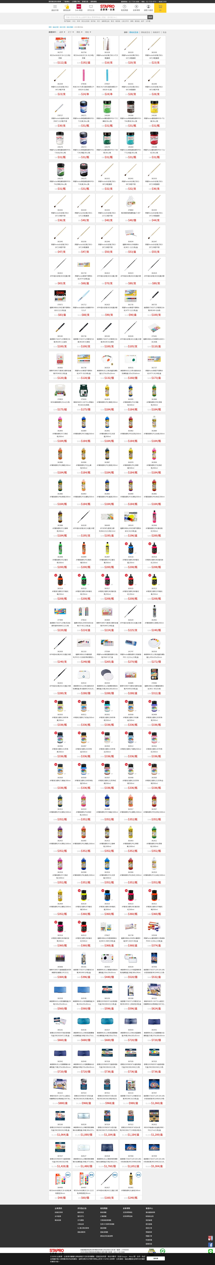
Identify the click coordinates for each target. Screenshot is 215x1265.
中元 (73, 21)
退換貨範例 (81, 1232)
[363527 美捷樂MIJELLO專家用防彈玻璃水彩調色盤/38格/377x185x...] (83, 1146)
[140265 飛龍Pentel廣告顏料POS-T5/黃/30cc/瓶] (154, 106)
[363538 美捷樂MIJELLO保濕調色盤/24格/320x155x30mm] (83, 989)
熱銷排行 (156, 32)
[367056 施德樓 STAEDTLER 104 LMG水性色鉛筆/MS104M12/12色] (154, 957)
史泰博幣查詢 (127, 1216)
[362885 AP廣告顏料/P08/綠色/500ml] (60, 484)
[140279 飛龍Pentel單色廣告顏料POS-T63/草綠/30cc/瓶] (60, 169)
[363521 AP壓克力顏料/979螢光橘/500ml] (154, 894)
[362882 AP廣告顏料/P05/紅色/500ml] (130, 421)
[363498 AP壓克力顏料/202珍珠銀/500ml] (130, 768)
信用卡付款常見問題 (107, 1224)
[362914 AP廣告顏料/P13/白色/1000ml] (154, 863)
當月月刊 (80, 1216)
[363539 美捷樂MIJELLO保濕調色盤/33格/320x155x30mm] (60, 989)
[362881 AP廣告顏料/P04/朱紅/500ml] (154, 484)
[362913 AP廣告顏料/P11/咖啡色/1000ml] (107, 831)
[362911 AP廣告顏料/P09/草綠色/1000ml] (154, 831)
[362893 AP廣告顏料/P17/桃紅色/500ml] (60, 421)
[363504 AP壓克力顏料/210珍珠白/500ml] (107, 736)
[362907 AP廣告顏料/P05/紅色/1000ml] (154, 800)
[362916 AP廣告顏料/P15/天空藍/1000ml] (107, 863)
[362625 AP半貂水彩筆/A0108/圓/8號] (107, 295)
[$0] (160, 8)
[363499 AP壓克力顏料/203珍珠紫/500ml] (154, 705)
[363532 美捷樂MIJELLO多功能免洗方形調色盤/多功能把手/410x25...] (83, 673)
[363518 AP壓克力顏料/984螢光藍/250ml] (130, 547)
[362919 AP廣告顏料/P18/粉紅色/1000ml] (83, 800)
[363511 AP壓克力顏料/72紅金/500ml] (83, 705)
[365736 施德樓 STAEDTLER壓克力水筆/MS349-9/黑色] (83, 327)
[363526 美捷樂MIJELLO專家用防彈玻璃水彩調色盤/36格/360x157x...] (83, 1115)
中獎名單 (80, 1224)
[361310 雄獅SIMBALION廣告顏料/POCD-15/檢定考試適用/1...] (83, 642)
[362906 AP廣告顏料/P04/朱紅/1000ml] (130, 863)
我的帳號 (149, 1220)
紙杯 (142, 21)
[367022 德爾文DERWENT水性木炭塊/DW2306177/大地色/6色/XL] (130, 1115)
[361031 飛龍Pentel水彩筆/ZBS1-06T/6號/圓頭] (130, 74)
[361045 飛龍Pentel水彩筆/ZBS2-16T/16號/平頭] (60, 232)
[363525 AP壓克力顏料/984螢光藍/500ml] (107, 894)
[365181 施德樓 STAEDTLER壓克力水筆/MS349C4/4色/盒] (83, 957)
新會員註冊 (150, 1216)
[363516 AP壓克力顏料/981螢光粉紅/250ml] (154, 547)
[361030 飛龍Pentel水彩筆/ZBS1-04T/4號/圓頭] (154, 43)
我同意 (155, 1258)
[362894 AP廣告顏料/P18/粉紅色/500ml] (154, 453)
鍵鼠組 (137, 21)
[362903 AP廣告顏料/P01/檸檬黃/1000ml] (130, 831)
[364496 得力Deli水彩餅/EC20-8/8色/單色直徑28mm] (60, 1178)
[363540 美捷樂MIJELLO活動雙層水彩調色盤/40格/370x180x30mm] (83, 1052)
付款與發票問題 (105, 1220)
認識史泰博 (59, 1212)
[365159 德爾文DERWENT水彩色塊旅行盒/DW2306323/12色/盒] (107, 989)
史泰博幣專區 (127, 1212)
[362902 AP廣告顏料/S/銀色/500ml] (154, 610)
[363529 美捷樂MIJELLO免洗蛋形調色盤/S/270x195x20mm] (107, 358)
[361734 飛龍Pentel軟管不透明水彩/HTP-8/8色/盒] (83, 263)
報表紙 (117, 21)
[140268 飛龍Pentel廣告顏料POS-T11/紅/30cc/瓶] (154, 137)
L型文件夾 (125, 21)
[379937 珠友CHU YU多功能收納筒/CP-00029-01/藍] (107, 74)
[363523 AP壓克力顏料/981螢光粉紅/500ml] (130, 894)
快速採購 (149, 1240)
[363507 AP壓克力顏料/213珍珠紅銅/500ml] (107, 768)
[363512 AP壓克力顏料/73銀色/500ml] (130, 736)
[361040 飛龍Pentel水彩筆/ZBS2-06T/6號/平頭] (154, 74)
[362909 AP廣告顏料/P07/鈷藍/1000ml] (107, 800)
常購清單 (149, 1232)
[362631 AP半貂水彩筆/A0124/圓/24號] (60, 673)
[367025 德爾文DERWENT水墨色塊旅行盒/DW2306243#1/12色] (154, 1052)
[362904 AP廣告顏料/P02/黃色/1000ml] (60, 894)
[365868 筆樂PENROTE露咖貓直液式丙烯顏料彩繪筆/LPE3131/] (60, 957)
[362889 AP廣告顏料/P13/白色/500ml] (154, 421)
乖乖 (78, 21)
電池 (112, 21)
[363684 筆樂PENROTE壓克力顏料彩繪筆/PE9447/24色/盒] (107, 610)
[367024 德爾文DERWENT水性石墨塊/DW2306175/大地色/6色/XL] (107, 1115)
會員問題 (103, 1212)
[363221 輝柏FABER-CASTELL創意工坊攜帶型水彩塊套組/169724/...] (154, 989)
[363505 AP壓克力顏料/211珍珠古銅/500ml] (154, 768)
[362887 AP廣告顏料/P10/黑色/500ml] (107, 453)
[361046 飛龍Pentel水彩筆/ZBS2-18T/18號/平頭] (107, 232)
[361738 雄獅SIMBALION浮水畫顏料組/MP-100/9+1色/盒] (130, 926)
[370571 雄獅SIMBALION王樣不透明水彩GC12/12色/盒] (60, 295)
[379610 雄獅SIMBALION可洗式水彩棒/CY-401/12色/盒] (83, 610)
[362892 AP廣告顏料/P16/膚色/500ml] (83, 484)
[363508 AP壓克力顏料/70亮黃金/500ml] (130, 705)
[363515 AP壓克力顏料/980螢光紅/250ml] (130, 579)
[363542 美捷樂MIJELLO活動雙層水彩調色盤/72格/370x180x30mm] (60, 1052)
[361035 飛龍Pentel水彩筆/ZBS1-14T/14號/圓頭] (154, 200)
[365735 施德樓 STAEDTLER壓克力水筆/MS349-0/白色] (154, 295)
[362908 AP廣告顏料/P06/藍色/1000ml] (83, 863)
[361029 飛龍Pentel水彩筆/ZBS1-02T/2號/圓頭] (130, 43)
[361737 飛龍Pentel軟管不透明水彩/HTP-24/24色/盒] (154, 358)
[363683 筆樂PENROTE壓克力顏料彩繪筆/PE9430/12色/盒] (60, 358)
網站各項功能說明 (106, 1236)
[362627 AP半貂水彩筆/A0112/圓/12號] (107, 1178)
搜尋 (150, 17)
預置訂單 (149, 1236)
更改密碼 (149, 1224)
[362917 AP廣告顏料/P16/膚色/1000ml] (130, 800)
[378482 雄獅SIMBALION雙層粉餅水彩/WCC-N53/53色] (154, 673)
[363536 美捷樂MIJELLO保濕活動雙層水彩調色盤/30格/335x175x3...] (83, 1020)
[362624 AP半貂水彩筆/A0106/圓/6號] (154, 263)
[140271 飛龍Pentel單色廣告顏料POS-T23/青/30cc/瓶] (83, 106)
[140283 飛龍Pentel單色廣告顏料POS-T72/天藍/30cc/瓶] (130, 137)
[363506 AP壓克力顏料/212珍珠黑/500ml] (60, 736)
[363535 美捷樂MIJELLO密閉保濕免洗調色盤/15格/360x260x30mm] (107, 673)
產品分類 (55, 27)
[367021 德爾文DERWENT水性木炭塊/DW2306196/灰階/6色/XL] (107, 1083)
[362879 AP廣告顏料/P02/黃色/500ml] (107, 390)
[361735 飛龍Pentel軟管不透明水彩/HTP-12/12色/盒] (130, 295)
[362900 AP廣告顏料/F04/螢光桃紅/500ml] (154, 516)
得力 (98, 21)
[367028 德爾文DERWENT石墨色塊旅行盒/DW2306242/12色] (107, 1052)
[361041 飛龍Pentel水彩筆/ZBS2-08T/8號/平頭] (130, 169)
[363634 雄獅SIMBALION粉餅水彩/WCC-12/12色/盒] (130, 232)
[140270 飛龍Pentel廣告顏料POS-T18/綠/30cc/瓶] (107, 137)
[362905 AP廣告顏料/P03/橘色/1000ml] (83, 831)
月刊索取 (80, 1220)
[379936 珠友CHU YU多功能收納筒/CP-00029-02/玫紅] (83, 74)
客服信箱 (85, 1)
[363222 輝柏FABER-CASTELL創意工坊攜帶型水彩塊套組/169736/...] (60, 1083)
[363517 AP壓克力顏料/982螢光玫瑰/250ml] (107, 579)
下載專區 (66, 1)
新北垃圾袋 (85, 21)
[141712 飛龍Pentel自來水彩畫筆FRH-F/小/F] (83, 295)
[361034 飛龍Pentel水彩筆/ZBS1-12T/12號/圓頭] (83, 200)
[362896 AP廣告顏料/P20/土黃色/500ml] (83, 453)
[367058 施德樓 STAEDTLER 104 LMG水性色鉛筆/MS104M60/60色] (130, 1146)
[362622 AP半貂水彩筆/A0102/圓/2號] (107, 263)
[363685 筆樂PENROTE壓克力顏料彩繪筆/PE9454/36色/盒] (130, 673)
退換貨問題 (104, 1232)
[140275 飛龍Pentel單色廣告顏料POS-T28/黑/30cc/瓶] (83, 169)
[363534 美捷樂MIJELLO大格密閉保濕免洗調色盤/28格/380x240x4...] (130, 957)
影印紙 (93, 21)
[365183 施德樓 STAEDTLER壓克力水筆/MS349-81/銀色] (107, 327)
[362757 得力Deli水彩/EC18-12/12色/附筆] (60, 43)
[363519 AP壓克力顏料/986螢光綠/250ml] (83, 579)
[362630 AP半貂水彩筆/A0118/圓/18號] (60, 642)
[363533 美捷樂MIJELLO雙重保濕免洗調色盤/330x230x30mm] (107, 957)
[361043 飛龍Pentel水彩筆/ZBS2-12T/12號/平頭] (107, 200)
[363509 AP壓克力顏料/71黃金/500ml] (60, 768)
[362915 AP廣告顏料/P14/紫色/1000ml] (60, 831)
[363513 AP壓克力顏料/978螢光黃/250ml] (154, 579)
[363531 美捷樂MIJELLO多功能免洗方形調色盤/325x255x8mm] (130, 358)
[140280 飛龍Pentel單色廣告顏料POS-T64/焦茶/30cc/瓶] (130, 106)
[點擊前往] (210, 1251)
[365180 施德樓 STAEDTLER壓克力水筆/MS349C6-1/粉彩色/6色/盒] (130, 989)
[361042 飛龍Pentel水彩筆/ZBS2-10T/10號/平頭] (60, 200)
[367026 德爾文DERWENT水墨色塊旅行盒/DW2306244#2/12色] (130, 1052)
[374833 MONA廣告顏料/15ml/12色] (60, 390)
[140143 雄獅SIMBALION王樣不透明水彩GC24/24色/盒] (130, 516)
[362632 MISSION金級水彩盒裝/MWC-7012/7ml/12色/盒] (154, 1115)
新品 (164, 32)
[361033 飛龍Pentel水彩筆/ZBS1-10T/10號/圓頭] (154, 169)
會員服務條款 (150, 1212)
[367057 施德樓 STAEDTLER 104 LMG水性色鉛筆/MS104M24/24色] (154, 1083)
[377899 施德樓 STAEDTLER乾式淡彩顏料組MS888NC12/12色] (60, 610)
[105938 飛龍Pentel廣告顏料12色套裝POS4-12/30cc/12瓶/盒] (154, 926)
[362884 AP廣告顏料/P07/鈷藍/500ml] (83, 421)
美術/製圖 (70, 27)
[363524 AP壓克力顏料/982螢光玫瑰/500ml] (60, 926)
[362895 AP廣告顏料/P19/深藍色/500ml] (130, 390)
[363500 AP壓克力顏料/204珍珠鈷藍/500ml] (83, 768)
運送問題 (103, 1228)
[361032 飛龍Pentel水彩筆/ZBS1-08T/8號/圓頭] (107, 169)
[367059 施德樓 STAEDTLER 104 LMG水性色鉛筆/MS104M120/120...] (154, 1146)
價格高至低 (145, 32)
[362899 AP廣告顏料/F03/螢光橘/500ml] (83, 547)
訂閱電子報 (76, 1)
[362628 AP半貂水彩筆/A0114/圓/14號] (83, 516)
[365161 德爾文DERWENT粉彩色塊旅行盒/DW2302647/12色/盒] (60, 1020)
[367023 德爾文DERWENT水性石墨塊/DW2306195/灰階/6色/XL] (83, 1083)
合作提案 (58, 1216)
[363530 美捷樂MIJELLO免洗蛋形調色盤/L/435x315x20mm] (154, 642)
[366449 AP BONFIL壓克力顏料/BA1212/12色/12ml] (107, 516)
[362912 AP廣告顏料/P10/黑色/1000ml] (60, 800)
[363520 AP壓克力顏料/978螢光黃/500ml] (83, 894)
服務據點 (93, 1)
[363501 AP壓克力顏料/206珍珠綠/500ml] (107, 705)
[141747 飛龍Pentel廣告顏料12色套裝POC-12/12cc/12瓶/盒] (130, 642)
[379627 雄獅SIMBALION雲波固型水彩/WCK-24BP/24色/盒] (107, 926)
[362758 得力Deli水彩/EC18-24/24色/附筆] (83, 43)
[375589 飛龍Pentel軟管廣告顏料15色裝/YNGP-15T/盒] (107, 642)
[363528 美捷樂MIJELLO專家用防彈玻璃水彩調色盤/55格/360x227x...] (107, 1146)
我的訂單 (149, 1228)
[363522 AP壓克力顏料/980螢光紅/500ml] (83, 926)
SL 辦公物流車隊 (83, 1228)
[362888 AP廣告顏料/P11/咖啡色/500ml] (60, 516)
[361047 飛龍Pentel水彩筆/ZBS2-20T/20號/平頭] (154, 232)
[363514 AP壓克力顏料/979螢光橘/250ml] (60, 579)
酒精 (131, 21)
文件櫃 (148, 21)
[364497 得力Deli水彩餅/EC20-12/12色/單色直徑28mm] (83, 1178)
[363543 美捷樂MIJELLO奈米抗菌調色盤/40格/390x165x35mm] (130, 1020)
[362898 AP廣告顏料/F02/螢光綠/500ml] (60, 547)
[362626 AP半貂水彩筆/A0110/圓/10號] (130, 327)
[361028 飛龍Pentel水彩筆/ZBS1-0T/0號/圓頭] (107, 43)
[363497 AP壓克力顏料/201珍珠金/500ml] (83, 736)
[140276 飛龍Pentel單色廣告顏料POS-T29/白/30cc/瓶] (60, 137)
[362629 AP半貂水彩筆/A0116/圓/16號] (130, 610)
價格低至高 (133, 32)
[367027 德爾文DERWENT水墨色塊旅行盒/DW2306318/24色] (60, 1146)
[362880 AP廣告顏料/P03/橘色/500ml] (60, 453)
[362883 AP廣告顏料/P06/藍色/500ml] (107, 484)
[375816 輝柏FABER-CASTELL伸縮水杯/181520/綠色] (83, 390)
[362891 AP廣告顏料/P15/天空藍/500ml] (107, 421)
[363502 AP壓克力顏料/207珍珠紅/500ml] (154, 736)
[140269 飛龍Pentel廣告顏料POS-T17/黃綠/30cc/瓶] (107, 106)
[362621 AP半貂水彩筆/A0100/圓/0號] (60, 263)
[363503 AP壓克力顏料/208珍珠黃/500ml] (60, 705)
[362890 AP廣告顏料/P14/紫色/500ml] (130, 484)
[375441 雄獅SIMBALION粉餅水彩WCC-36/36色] (154, 327)
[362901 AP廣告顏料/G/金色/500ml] (130, 1178)
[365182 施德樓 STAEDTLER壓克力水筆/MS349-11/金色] (60, 327)
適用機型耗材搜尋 (55, 1)
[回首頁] (107, 8)
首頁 (50, 27)
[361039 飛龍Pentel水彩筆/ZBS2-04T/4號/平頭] (60, 74)
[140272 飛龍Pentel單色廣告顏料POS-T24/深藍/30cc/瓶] (83, 137)
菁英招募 (58, 1220)
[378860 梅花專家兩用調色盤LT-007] (130, 200)
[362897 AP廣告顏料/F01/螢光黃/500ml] (107, 547)
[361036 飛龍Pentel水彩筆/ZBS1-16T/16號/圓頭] (83, 232)
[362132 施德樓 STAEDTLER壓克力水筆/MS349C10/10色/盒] (130, 1083)
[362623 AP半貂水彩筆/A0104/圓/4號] (130, 263)
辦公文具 (62, 27)
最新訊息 (80, 1212)
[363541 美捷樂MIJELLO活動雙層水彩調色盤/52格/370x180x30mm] (154, 1020)
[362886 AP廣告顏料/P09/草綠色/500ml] (154, 390)
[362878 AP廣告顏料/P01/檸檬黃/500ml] (130, 453)
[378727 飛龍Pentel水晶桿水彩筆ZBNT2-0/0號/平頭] (60, 106)
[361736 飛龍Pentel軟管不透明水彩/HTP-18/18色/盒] (83, 358)
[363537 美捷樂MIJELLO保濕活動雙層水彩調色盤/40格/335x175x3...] (107, 1020)
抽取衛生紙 (105, 21)
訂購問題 (103, 1216)
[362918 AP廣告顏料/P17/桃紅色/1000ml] (60, 863)
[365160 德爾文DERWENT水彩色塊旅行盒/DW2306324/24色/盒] (60, 1115)
